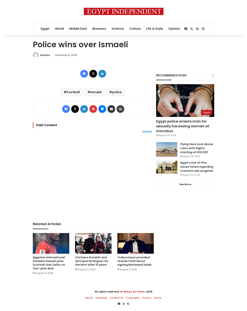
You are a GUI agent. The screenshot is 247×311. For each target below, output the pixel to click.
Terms (158, 298)
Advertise (101, 298)
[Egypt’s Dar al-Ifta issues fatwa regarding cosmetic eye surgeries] (166, 167)
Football (73, 92)
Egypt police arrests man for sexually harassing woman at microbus (182, 126)
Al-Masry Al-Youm (132, 291)
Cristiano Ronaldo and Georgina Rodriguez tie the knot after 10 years (91, 261)
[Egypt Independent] (123, 11)
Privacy (146, 298)
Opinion (174, 29)
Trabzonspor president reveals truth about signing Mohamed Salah (134, 261)
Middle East (78, 29)
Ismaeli (96, 92)
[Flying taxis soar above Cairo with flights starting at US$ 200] (166, 149)
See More (185, 184)
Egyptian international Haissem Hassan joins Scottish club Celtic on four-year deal (49, 262)
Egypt (45, 29)
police (117, 92)
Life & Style (154, 29)
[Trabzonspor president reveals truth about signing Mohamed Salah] (135, 243)
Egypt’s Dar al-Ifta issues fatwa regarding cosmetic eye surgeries (196, 167)
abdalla (45, 55)
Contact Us (117, 298)
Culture (135, 29)
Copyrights (133, 298)
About (89, 298)
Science (118, 29)
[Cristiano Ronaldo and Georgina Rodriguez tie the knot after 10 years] (93, 243)
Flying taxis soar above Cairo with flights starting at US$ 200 (196, 148)
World (59, 29)
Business (99, 29)
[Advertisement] (93, 175)
